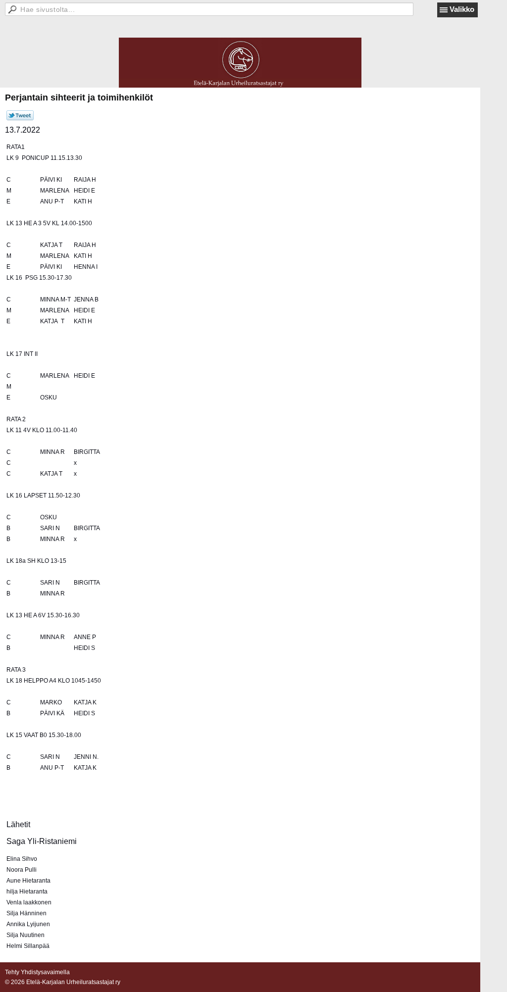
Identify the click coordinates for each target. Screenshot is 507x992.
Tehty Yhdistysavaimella (37, 972)
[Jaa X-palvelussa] (20, 118)
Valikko (462, 9)
